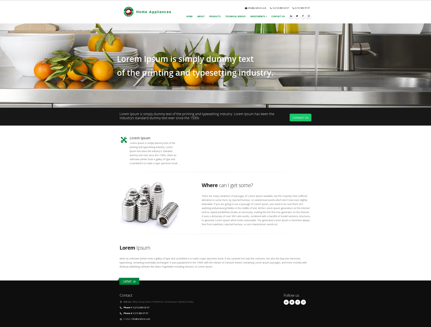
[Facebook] (302, 16)
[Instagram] (308, 16)
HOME (189, 16)
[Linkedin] (291, 16)
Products (215, 16)
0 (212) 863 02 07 (136, 307)
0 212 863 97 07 (136, 313)
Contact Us (278, 16)
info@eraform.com (257, 8)
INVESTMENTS (257, 16)
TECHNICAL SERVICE (235, 16)
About (201, 16)
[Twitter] (297, 16)
